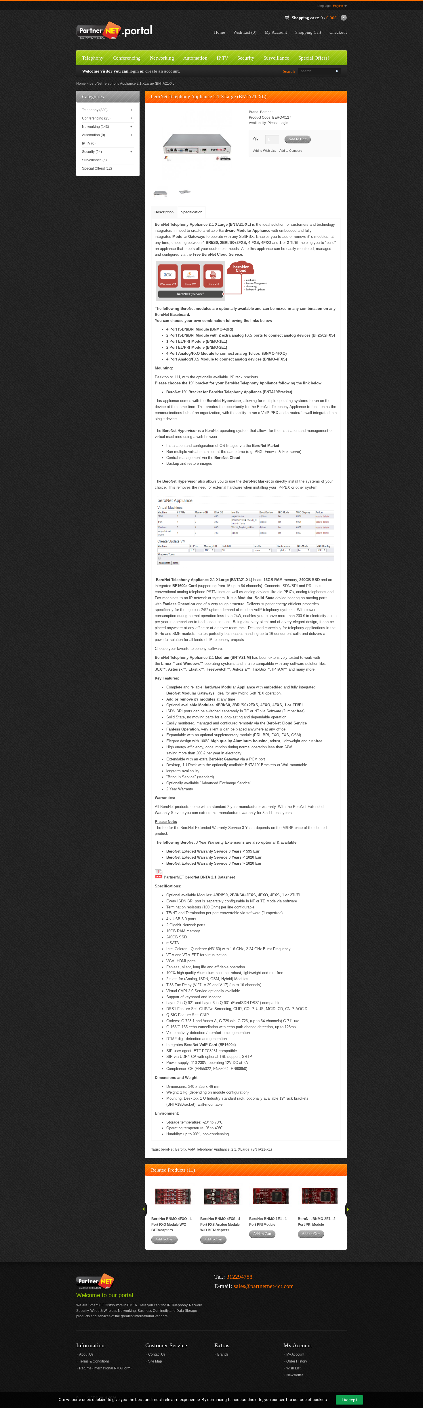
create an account (162, 71)
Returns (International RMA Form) (105, 1368)
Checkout (338, 32)
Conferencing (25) (96, 118)
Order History (296, 1361)
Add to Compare (290, 150)
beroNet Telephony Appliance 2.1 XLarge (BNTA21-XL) (132, 83)
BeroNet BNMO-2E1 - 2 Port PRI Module (317, 1221)
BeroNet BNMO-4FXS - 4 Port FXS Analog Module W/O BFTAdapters (220, 1224)
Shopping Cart (308, 32)
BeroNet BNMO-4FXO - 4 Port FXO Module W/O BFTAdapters (171, 1224)
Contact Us (156, 1354)
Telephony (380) (95, 110)
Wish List (293, 1368)
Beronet (266, 112)
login (134, 71)
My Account (276, 32)
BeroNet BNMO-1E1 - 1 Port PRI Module (268, 1221)
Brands (222, 1354)
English (338, 5)
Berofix (180, 1149)
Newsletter (294, 1375)
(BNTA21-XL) (261, 1149)
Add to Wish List (264, 150)
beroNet (167, 1149)
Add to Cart (164, 1239)
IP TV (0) (89, 143)
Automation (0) (93, 135)
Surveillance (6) (94, 160)
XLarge (243, 1149)
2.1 (233, 1149)
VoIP (191, 1149)
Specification (191, 212)
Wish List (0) (244, 32)
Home (219, 32)
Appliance (222, 1149)
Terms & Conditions (94, 1361)
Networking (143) (95, 127)
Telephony (204, 1149)
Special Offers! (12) (97, 168)
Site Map (155, 1361)
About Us (86, 1354)
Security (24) (92, 152)
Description (164, 212)
